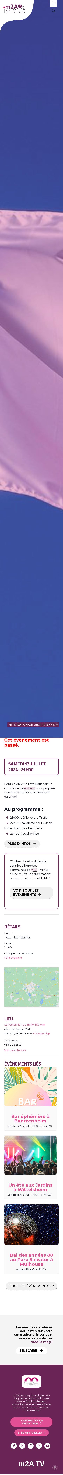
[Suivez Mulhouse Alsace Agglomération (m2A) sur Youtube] (47, 1446)
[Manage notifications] (55, 1467)
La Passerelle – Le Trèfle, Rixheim (24, 1024)
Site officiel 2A (30, 1432)
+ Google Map (41, 1033)
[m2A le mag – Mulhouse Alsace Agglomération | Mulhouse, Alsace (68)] (28, 8)
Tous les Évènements (29, 1286)
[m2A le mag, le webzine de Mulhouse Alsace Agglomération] (31, 1387)
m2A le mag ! (41, 1342)
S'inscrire (28, 1351)
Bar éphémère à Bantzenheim (30, 1119)
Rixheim (29, 788)
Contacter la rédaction (32, 1422)
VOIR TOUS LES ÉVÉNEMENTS (26, 893)
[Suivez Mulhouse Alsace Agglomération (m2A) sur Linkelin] (39, 1446)
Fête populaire (13, 957)
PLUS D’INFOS (20, 844)
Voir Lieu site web (15, 1050)
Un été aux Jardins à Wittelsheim (30, 1187)
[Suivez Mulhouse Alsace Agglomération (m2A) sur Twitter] (22, 1446)
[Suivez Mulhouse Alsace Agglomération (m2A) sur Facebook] (14, 1446)
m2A (34, 869)
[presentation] (30, 1086)
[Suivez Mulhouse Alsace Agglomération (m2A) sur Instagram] (31, 1446)
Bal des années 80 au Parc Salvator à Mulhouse (31, 1259)
